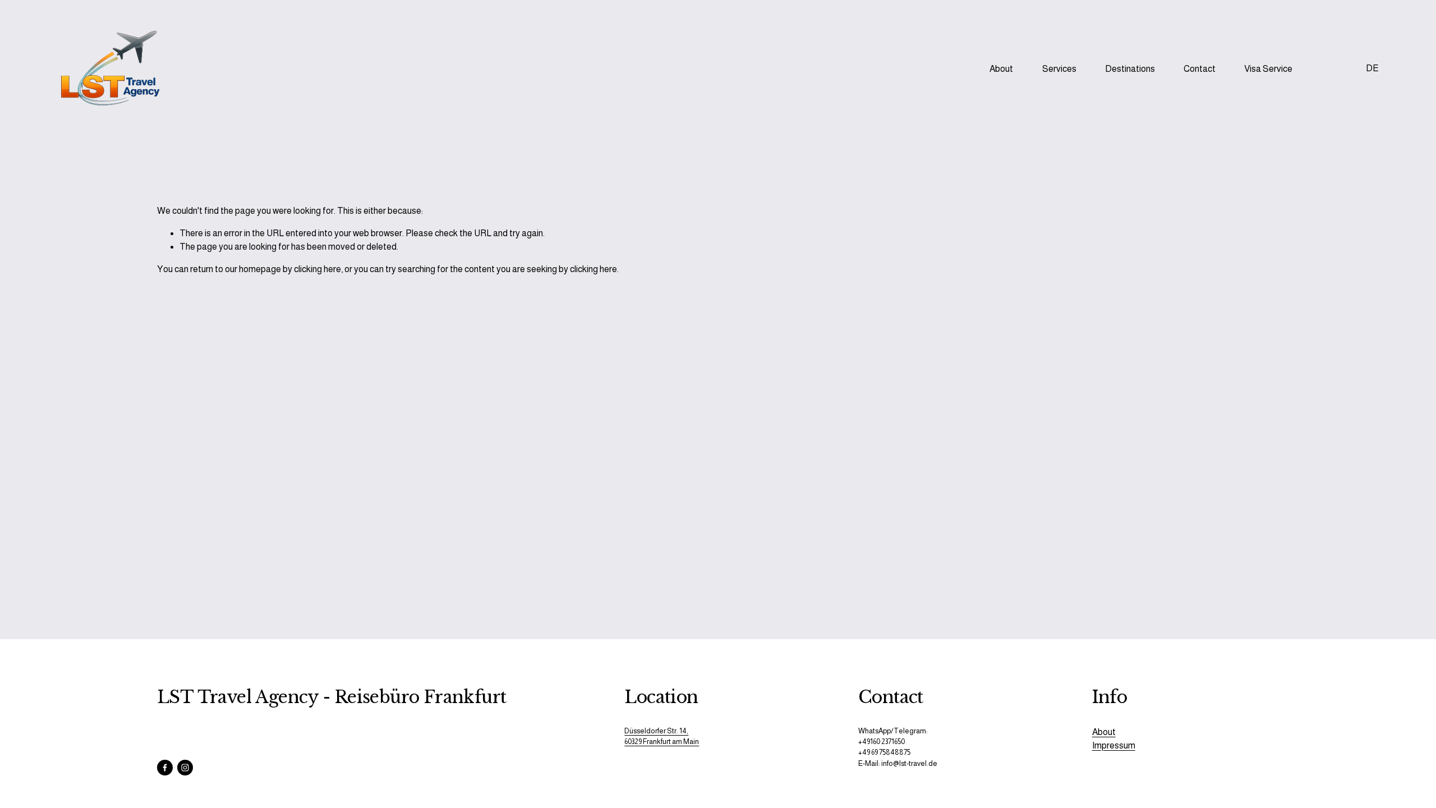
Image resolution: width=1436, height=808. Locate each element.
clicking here (317, 269)
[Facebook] (165, 767)
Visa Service (1268, 69)
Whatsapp (1329, 69)
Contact (1200, 69)
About (1001, 69)
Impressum (1113, 745)
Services (1059, 69)
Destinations (1130, 69)
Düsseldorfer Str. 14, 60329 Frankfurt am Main (661, 736)
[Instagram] (185, 767)
